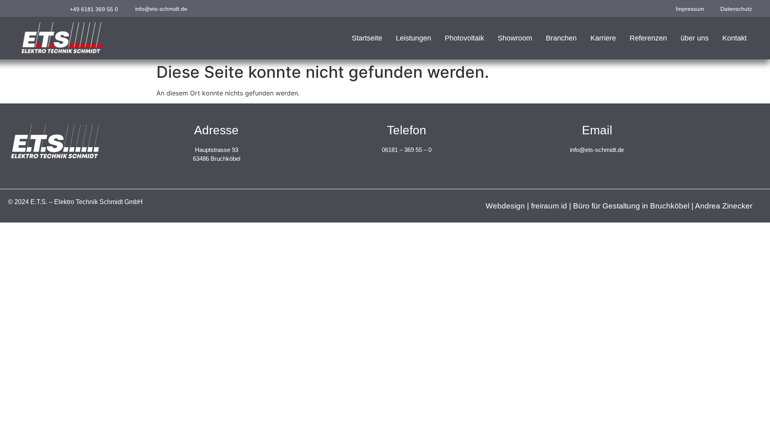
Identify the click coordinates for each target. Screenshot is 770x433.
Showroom (515, 38)
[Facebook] (34, 8)
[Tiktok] (47, 8)
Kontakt (734, 38)
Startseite (367, 38)
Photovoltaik (464, 38)
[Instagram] (22, 8)
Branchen (561, 38)
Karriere (603, 38)
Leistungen (413, 38)
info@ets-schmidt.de (597, 149)
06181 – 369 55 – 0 (407, 149)
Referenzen (648, 38)
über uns (695, 38)
